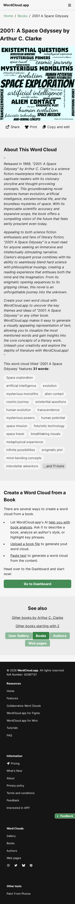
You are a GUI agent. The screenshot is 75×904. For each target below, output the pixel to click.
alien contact (54, 394)
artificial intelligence (21, 386)
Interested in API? (18, 807)
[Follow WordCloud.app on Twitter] (16, 866)
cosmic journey (17, 402)
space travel (15, 434)
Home (8, 16)
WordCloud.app (16, 5)
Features (12, 698)
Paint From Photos (19, 893)
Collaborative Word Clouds (24, 705)
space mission (16, 426)
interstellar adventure (22, 466)
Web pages (37, 643)
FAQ (9, 735)
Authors (59, 636)
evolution (50, 386)
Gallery (11, 836)
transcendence (49, 410)
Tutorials (12, 727)
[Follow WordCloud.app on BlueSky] (24, 866)
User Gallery (19, 636)
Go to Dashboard (37, 584)
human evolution (18, 410)
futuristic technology (49, 426)
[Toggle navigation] (69, 5)
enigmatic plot (52, 450)
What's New (14, 770)
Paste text (18, 555)
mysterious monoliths (22, 394)
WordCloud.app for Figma (23, 713)
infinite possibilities (20, 450)
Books (23, 16)
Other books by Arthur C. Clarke (37, 618)
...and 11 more (54, 466)
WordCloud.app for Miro (22, 720)
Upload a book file (25, 544)
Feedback (13, 800)
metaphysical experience (24, 442)
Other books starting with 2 (37, 626)
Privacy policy (15, 785)
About (11, 778)
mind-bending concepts (23, 458)
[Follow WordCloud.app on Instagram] (9, 866)
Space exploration (19, 378)
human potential (53, 418)
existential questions (50, 402)
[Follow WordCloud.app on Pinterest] (31, 866)
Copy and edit (58, 127)
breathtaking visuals (45, 434)
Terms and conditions (21, 793)
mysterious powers (20, 418)
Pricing (15, 763)
